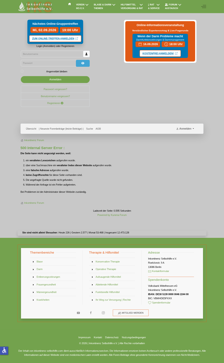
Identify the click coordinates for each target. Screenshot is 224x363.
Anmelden (55, 79)
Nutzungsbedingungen (134, 337)
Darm (40, 269)
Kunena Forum (119, 215)
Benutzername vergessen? (55, 96)
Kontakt (98, 337)
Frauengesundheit (46, 284)
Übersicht (31, 128)
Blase (40, 261)
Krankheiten (43, 299)
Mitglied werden (132, 312)
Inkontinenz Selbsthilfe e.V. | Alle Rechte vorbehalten (117, 343)
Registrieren (54, 103)
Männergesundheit (46, 292)
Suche (89, 128)
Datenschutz (112, 337)
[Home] (69, 3)
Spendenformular (160, 302)
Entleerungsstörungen (48, 276)
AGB (98, 128)
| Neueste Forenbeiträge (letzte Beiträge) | (61, 128)
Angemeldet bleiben (56, 71)
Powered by (103, 215)
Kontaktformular (160, 271)
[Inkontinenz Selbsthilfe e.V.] (35, 6)
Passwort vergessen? (55, 89)
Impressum (84, 337)
